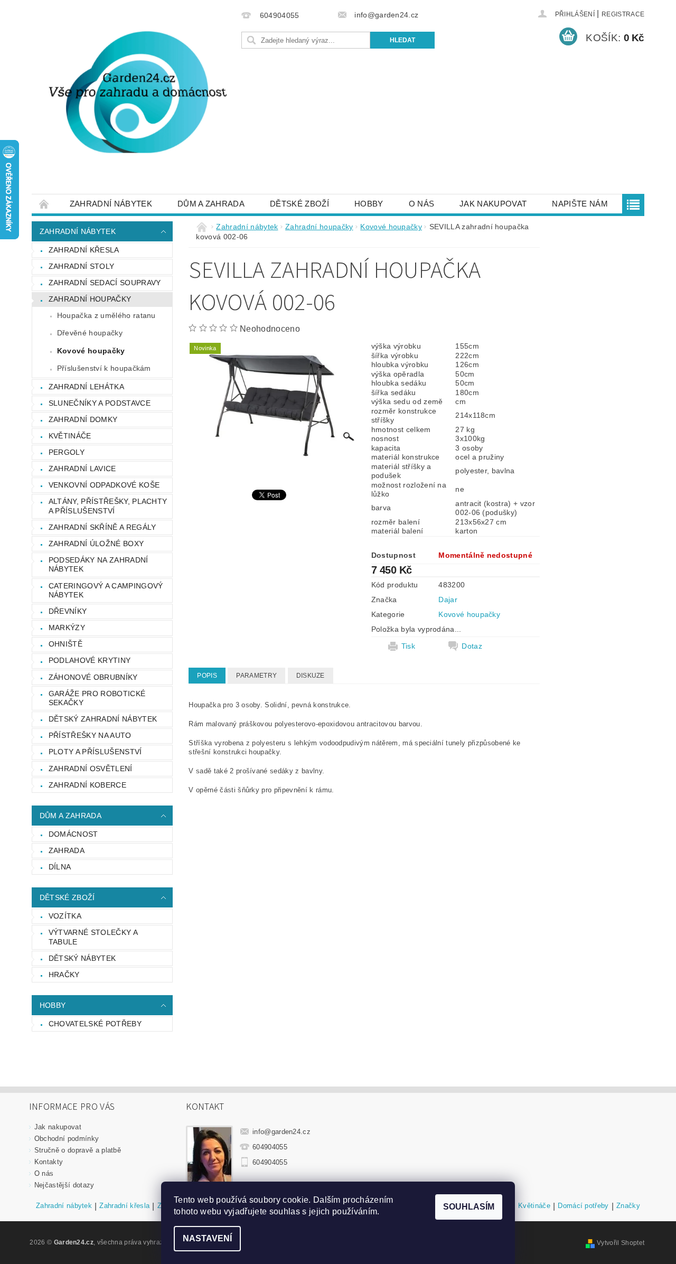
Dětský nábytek (82, 958)
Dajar (447, 599)
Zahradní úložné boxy (96, 543)
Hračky (64, 974)
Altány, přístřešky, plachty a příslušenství (108, 506)
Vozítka (65, 916)
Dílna (60, 867)
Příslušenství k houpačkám (104, 368)
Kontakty (48, 1162)
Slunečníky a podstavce (100, 403)
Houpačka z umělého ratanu (106, 315)
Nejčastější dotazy (64, 1185)
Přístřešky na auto (90, 735)
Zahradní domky (83, 419)
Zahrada (66, 850)
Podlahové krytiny (89, 660)
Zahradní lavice (82, 468)
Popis (207, 675)
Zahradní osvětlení (91, 768)
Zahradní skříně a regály (102, 527)
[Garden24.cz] (134, 102)
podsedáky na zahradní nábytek (98, 565)
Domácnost (73, 834)
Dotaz (472, 646)
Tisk (408, 646)
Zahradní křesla (84, 250)
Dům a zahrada (211, 203)
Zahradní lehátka (86, 386)
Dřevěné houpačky (90, 333)
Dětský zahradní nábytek (103, 719)
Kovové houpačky (91, 351)
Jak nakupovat (493, 203)
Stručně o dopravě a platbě (77, 1150)
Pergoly (66, 452)
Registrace (623, 14)
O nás (422, 203)
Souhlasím (468, 1206)
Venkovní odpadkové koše (104, 485)
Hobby (368, 203)
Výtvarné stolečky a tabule (93, 937)
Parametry (256, 675)
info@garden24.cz (281, 1132)
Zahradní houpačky (90, 299)
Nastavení (207, 1238)
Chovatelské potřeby (95, 1023)
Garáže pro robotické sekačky (97, 698)
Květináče (70, 436)
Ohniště (65, 644)
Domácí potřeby (583, 1206)
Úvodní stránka (44, 203)
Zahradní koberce (87, 785)
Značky (628, 1206)
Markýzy (67, 627)
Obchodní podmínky (66, 1139)
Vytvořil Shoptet (620, 1243)
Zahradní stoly (81, 266)
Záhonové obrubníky (93, 677)
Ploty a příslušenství (95, 751)
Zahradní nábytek (111, 203)
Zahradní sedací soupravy (105, 282)
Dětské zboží (299, 203)
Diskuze (310, 675)
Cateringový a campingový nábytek (106, 591)
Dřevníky (68, 611)
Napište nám (580, 203)
